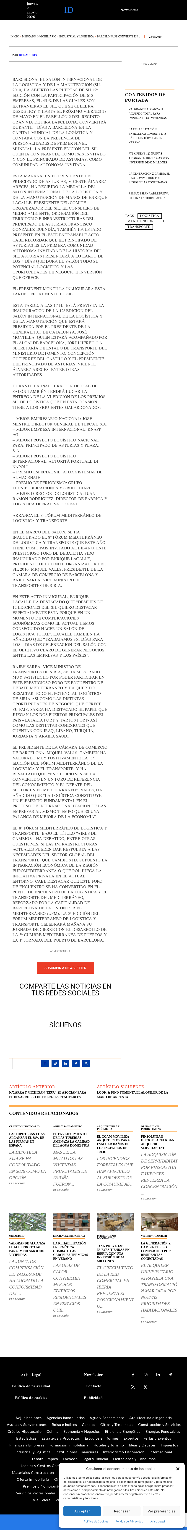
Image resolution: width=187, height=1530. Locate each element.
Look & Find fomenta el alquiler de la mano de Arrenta (132, 1095)
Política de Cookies (96, 1521)
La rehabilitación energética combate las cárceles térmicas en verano (70, 1251)
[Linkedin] (66, 1064)
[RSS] (133, 1387)
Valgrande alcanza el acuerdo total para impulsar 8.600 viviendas (148, 114)
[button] (178, 1469)
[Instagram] (55, 1064)
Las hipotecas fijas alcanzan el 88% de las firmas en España (27, 1139)
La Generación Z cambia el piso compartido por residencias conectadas (149, 178)
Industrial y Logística (76, 36)
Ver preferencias (161, 1511)
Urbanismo (17, 1235)
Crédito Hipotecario (24, 1126)
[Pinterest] (70, 1008)
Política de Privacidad (129, 1521)
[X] (60, 1008)
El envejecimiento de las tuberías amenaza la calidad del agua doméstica (71, 1139)
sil (162, 221)
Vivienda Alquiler (154, 1235)
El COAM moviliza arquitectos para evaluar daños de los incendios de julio (113, 1144)
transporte (138, 226)
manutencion (140, 221)
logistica (149, 216)
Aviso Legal (157, 1521)
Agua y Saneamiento (67, 1126)
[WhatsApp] (81, 1008)
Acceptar (82, 1511)
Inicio (14, 36)
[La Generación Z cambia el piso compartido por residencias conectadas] (159, 1222)
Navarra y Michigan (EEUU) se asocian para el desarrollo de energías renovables (47, 1095)
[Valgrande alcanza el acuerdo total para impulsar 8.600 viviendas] (27, 1222)
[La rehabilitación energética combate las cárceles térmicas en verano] (71, 1222)
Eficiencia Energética (69, 1235)
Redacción (28, 55)
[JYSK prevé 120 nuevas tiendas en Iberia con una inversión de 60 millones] (115, 1222)
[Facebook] (49, 1008)
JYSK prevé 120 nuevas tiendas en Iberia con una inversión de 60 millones (149, 158)
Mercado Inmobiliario (39, 36)
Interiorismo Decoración (106, 1237)
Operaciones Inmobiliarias (151, 1127)
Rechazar (122, 1511)
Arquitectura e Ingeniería (108, 1127)
